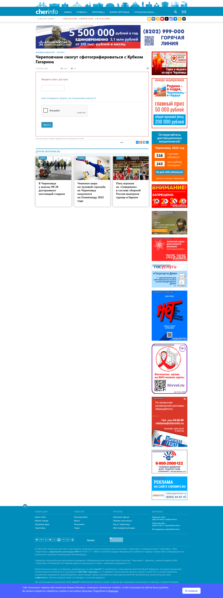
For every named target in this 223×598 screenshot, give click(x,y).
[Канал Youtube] (162, 19)
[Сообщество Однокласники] (158, 19)
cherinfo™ (98, 569)
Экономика (79, 524)
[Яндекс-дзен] (72, 540)
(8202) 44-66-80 (158, 519)
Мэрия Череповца (119, 12)
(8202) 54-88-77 (158, 525)
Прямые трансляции (122, 520)
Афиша (68, 12)
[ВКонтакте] (137, 142)
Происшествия (81, 517)
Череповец (40, 528)
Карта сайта (40, 517)
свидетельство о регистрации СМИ (63, 552)
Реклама (91, 540)
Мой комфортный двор (124, 528)
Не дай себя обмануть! (169, 171)
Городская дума (42, 524)
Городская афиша (121, 517)
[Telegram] (144, 142)
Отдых (77, 528)
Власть (77, 520)
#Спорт (61, 52)
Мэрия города (41, 520)
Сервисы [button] (81, 12)
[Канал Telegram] (63, 540)
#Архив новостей (45, 52)
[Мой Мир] (147, 142)
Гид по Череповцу (121, 524)
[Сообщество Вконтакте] (41, 540)
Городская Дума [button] (143, 12)
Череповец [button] (97, 12)
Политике (113, 590)
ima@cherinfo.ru (171, 519)
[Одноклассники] (140, 142)
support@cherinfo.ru (172, 529)
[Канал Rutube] (167, 19)
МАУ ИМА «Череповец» (88, 572)
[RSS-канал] (68, 540)
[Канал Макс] (171, 19)
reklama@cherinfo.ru (172, 525)
